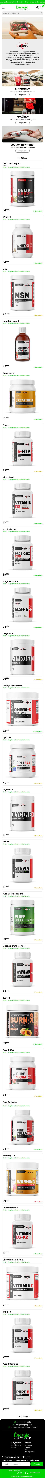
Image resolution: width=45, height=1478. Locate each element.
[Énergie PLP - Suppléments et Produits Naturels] (22, 8)
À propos (28, 1445)
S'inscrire (37, 1464)
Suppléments (16, 1445)
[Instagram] (21, 1473)
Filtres (24, 158)
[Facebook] (18, 1473)
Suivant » (26, 1416)
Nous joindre (29, 1452)
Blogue (27, 1447)
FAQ (26, 1449)
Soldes (13, 1447)
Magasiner (22, 95)
